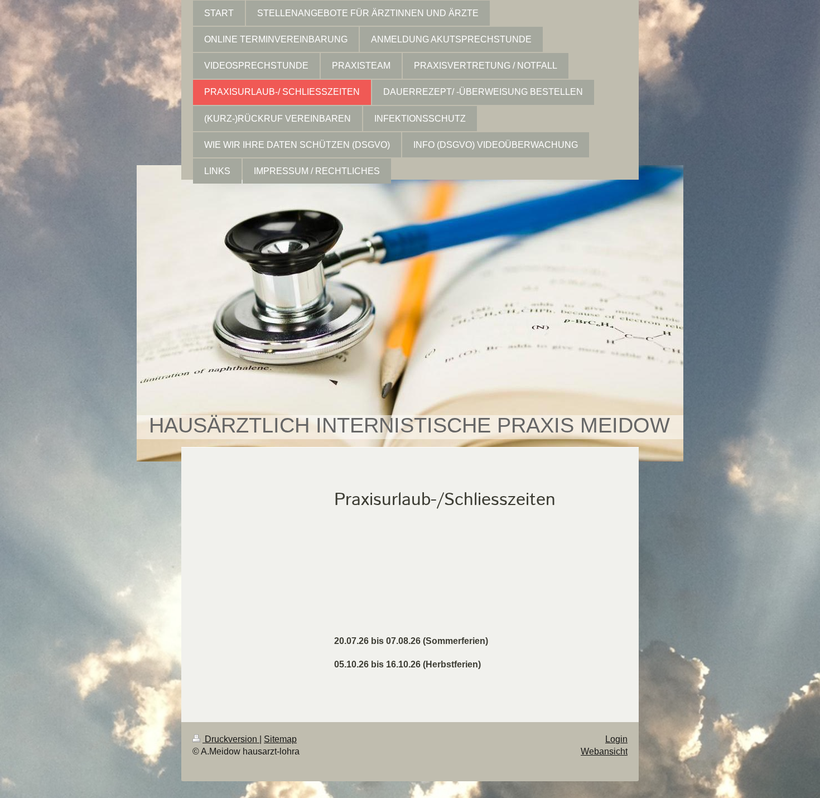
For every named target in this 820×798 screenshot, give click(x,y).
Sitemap (280, 739)
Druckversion (230, 739)
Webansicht (604, 751)
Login (616, 739)
